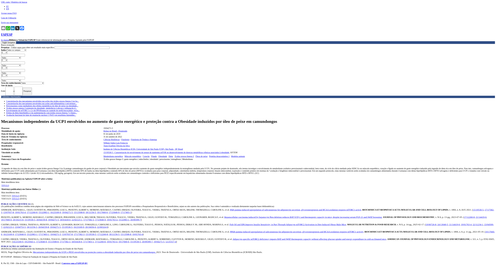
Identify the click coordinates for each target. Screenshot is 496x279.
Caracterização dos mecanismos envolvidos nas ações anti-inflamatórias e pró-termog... (41, 103)
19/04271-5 (67, 212)
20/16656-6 (90, 227)
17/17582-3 (88, 220)
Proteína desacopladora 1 (219, 156)
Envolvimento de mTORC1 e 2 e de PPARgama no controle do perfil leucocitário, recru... (43, 110)
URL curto (5, 2)
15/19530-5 (478, 210)
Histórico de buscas (19, 2)
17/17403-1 (126, 212)
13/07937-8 (8, 212)
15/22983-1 (43, 212)
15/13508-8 (79, 212)
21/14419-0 (481, 217)
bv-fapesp (5, 40)
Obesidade (162, 156)
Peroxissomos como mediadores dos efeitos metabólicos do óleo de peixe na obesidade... (42, 106)
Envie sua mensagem (9, 22)
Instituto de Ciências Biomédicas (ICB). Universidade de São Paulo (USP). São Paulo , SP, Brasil (143, 149)
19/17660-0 (102, 212)
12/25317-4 (170, 242)
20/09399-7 (135, 220)
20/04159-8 (41, 220)
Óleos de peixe (201, 156)
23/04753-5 (20, 227)
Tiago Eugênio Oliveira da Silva (116, 146)
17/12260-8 (32, 212)
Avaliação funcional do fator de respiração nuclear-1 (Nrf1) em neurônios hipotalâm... (41, 115)
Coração (146, 156)
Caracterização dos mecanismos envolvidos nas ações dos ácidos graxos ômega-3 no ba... (42, 101)
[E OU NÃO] (4, 52)
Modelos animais (238, 156)
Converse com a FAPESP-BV (75, 263)
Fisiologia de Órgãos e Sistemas (144, 139)
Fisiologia (125, 139)
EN (7, 9)
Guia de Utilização (8, 18)
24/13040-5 (442, 224)
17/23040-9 (114, 212)
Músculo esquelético (133, 156)
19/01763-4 (20, 212)
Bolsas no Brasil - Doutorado (115, 131)
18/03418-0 (65, 220)
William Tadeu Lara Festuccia (115, 143)
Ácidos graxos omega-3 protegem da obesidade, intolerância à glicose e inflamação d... (41, 108)
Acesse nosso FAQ (9, 13)
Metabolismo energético (113, 156)
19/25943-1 (29, 242)
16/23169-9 (55, 212)
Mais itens (5, 182)
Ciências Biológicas (111, 139)
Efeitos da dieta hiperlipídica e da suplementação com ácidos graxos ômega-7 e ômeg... (41, 113)
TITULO (5, 185)
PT (7, 6)
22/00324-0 (102, 227)
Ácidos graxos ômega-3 (184, 156)
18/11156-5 (91, 212)
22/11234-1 (478, 224)
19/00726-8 (431, 224)
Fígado (154, 156)
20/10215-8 (18, 220)
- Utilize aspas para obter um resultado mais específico (28, 47)
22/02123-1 (77, 220)
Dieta (171, 156)
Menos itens (14, 182)
